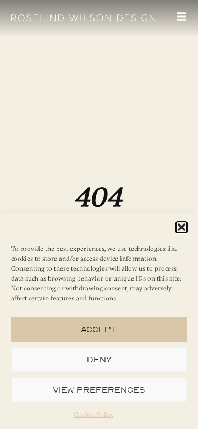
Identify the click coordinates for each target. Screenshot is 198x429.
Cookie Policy (94, 415)
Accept (99, 329)
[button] (181, 227)
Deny (99, 359)
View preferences (99, 389)
